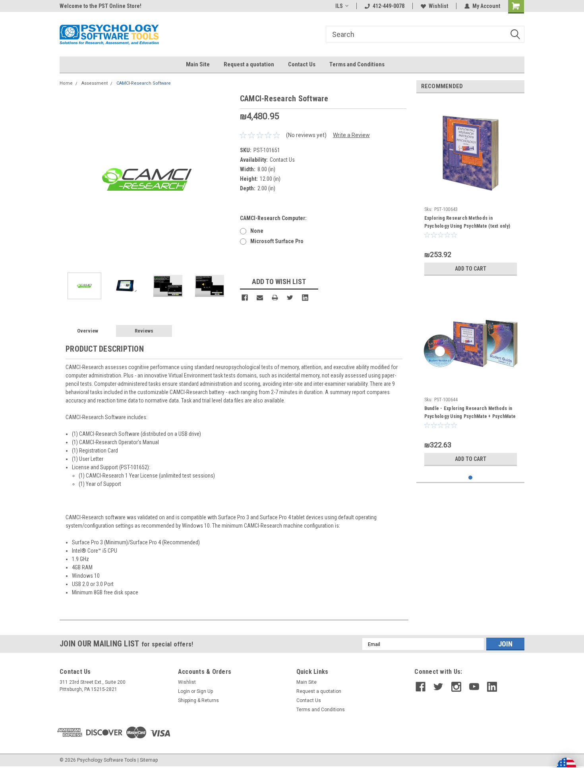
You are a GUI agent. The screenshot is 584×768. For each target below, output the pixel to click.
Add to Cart (470, 268)
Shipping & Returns (198, 700)
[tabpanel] (470, 189)
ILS (339, 6)
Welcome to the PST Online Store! (100, 6)
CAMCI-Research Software (143, 83)
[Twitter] (290, 297)
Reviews (144, 331)
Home (66, 83)
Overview (87, 331)
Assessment (94, 83)
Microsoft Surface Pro (277, 241)
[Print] (275, 297)
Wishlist (438, 6)
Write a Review (351, 135)
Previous (67, 179)
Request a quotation (249, 64)
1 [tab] (470, 478)
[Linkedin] (305, 297)
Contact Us (301, 64)
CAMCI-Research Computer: (273, 218)
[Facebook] (245, 297)
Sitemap (149, 760)
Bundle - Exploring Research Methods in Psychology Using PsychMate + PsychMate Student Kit (470, 416)
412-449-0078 (388, 6)
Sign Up (205, 691)
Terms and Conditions (357, 64)
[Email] (260, 297)
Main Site (198, 64)
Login (184, 691)
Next (226, 179)
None (256, 231)
